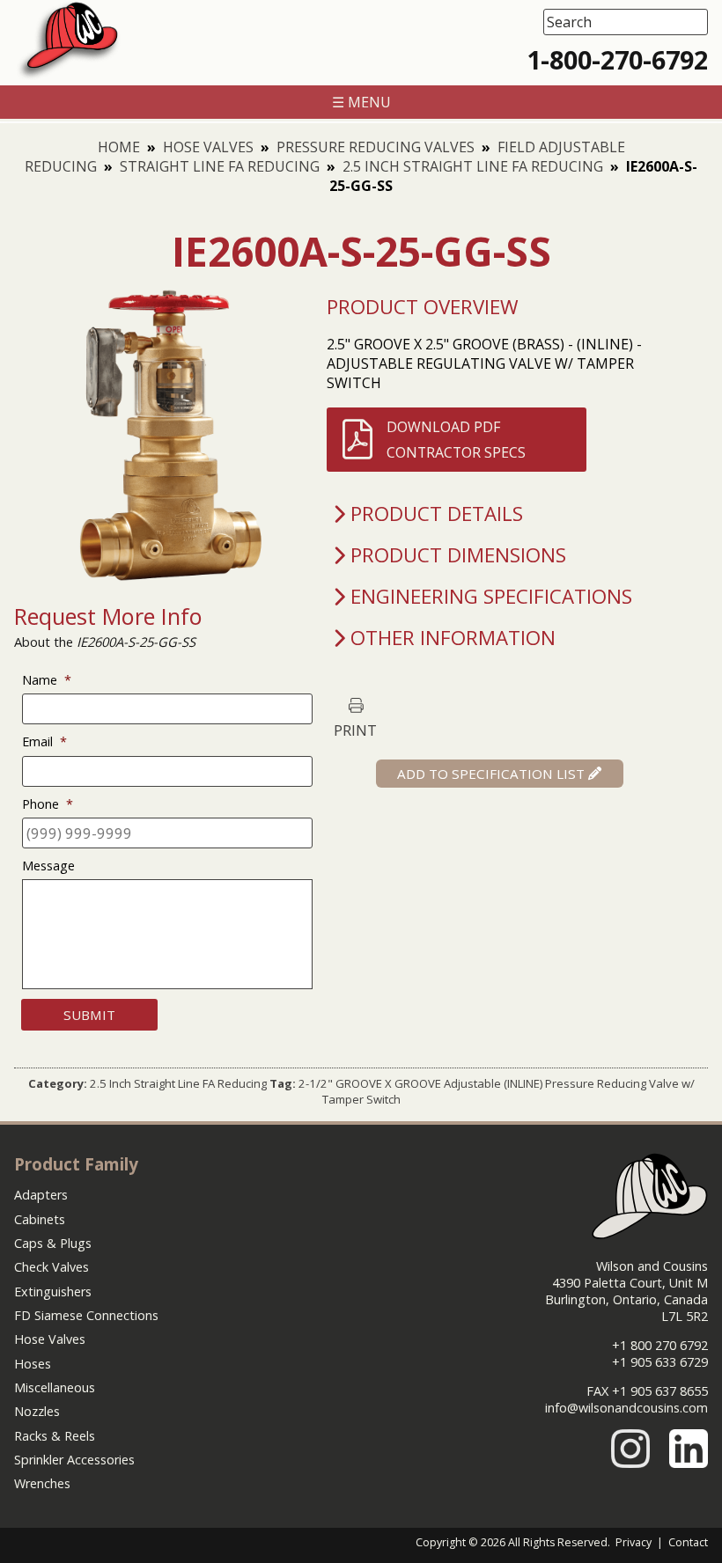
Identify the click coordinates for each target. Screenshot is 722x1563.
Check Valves (51, 1266)
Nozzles (37, 1411)
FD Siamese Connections (86, 1315)
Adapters (41, 1194)
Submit (89, 1015)
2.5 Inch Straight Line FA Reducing (473, 166)
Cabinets (39, 1219)
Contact (688, 1542)
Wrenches (42, 1483)
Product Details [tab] (436, 513)
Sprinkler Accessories (74, 1459)
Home (119, 147)
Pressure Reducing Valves (375, 147)
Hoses (32, 1363)
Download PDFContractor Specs (456, 439)
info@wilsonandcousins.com (626, 1407)
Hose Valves (208, 147)
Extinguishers (53, 1291)
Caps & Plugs (53, 1243)
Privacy (633, 1542)
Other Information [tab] (453, 637)
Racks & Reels (54, 1435)
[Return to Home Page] (68, 75)
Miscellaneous (54, 1387)
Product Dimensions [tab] (458, 555)
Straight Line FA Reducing (220, 166)
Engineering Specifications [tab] (491, 596)
